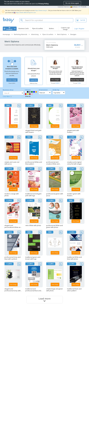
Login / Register (79, 29)
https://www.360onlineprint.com (26, 12)
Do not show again (72, 3)
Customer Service (63, 7)
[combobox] (13, 93)
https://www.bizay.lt (41, 10)
